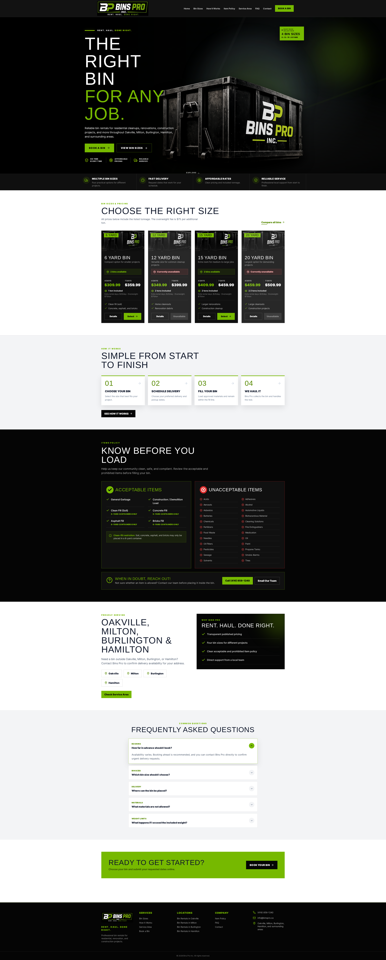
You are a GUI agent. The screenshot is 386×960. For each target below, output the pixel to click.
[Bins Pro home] (122, 8)
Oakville (114, 673)
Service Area (245, 8)
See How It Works (116, 413)
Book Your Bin (260, 865)
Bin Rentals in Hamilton (188, 931)
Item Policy (229, 8)
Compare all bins (271, 222)
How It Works (213, 8)
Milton (135, 673)
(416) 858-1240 (265, 912)
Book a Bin (284, 8)
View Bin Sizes (132, 147)
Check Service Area (116, 694)
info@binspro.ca (266, 918)
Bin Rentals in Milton (187, 922)
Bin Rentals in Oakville (188, 918)
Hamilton (114, 682)
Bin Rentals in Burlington (189, 927)
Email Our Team (267, 580)
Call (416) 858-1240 (237, 580)
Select (130, 316)
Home (187, 8)
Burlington (157, 673)
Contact (267, 8)
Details (113, 316)
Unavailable (179, 316)
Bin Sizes (198, 8)
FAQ (257, 8)
